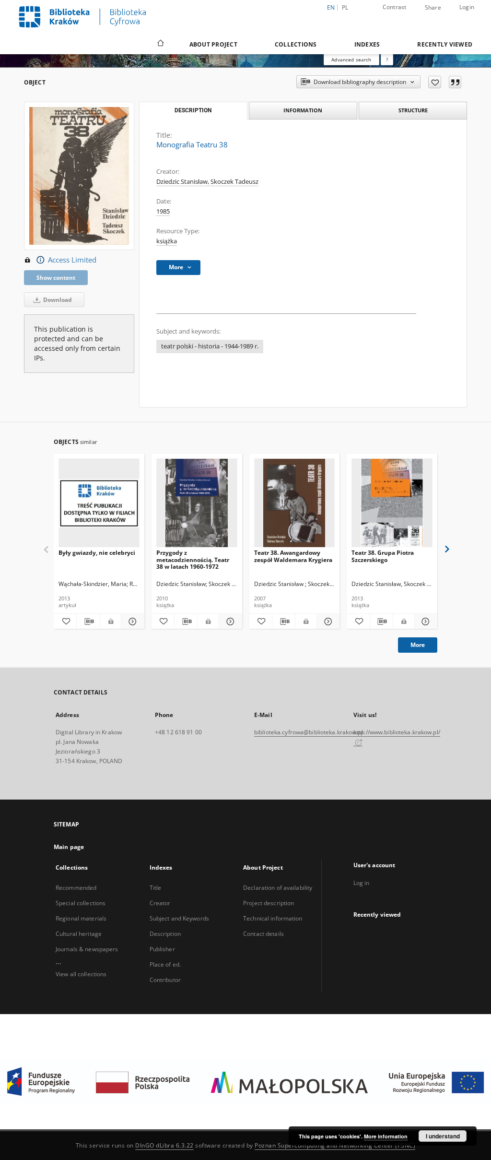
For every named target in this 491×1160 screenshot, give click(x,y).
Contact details (263, 934)
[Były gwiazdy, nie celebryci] (99, 503)
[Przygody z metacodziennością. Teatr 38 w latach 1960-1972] (197, 503)
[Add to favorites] (434, 82)
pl (345, 7)
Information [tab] (302, 110)
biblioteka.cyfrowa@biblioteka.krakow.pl (308, 732)
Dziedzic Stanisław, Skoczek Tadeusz (207, 182)
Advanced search (351, 59)
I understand (443, 1136)
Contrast (395, 7)
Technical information (273, 918)
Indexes (367, 44)
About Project (213, 44)
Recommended (76, 888)
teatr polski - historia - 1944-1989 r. (209, 346)
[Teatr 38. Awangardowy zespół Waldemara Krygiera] (295, 503)
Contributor (165, 980)
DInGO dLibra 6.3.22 (164, 1145)
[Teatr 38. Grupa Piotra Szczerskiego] (392, 503)
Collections (296, 44)
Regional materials (81, 918)
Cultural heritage (79, 934)
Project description (268, 903)
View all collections (81, 974)
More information (386, 1136)
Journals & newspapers (87, 949)
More (417, 645)
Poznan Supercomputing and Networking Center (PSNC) (335, 1145)
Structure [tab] (413, 110)
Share (433, 8)
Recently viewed (444, 44)
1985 (163, 211)
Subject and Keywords (179, 918)
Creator (160, 903)
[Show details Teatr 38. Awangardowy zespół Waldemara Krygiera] (327, 621)
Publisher (162, 949)
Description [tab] (193, 110)
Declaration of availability (277, 888)
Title (156, 888)
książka (166, 241)
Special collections (80, 903)
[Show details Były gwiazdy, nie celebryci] (131, 621)
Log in (361, 883)
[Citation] (455, 82)
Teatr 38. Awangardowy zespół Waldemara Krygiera (293, 556)
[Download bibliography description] (88, 621)
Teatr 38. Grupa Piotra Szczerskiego (382, 556)
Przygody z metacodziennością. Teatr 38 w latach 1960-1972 (192, 559)
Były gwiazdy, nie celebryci (96, 553)
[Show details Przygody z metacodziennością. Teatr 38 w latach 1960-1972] (229, 621)
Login (466, 7)
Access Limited (72, 260)
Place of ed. (165, 964)
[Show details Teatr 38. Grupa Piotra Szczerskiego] (424, 621)
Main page (69, 847)
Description (165, 934)
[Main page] (160, 44)
